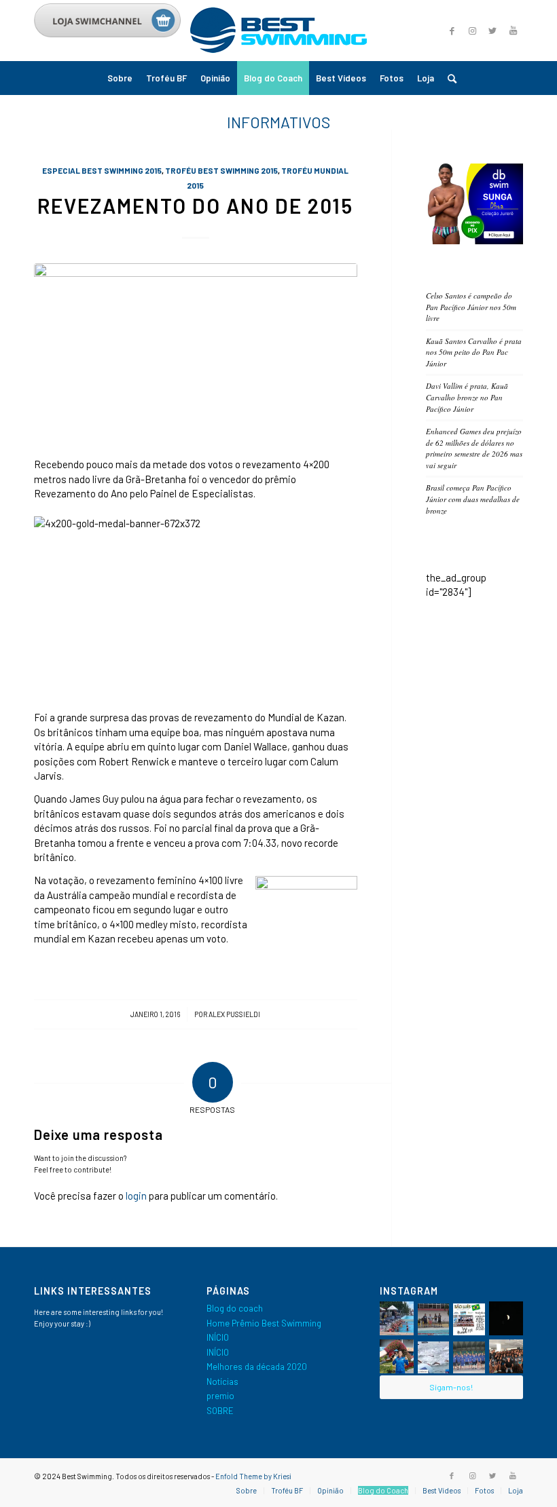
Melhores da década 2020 (256, 1366)
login (136, 1195)
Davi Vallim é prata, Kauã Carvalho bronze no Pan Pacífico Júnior (467, 397)
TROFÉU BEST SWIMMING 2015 (221, 170)
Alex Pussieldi (234, 1014)
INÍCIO (217, 1337)
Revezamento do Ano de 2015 (195, 205)
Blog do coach (234, 1308)
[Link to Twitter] (492, 30)
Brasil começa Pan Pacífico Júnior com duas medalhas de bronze (473, 498)
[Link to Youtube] (513, 30)
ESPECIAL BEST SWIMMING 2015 (102, 170)
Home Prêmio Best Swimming (263, 1323)
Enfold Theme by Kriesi (253, 1476)
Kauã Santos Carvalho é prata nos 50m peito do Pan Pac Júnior (474, 352)
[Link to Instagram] (472, 30)
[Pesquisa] (448, 78)
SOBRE (220, 1410)
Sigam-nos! (451, 1387)
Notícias (222, 1381)
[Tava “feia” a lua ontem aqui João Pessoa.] (506, 1318)
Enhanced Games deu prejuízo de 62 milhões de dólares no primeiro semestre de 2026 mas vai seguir (474, 448)
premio (220, 1395)
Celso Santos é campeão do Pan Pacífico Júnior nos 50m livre (471, 306)
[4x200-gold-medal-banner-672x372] (195, 352)
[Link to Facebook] (452, 30)
